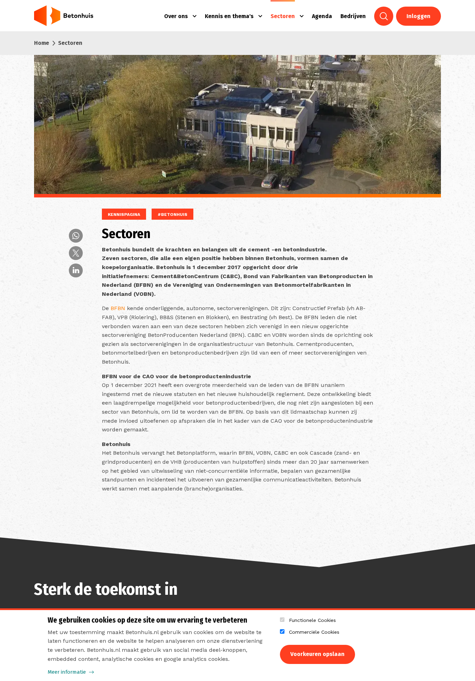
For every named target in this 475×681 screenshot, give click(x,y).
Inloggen (418, 16)
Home (41, 43)
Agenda (322, 16)
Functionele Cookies (312, 620)
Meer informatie (67, 672)
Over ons (176, 16)
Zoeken (383, 16)
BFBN (118, 308)
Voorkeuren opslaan (317, 654)
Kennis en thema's (229, 16)
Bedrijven (353, 16)
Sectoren (283, 16)
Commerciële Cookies (314, 632)
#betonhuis (172, 214)
